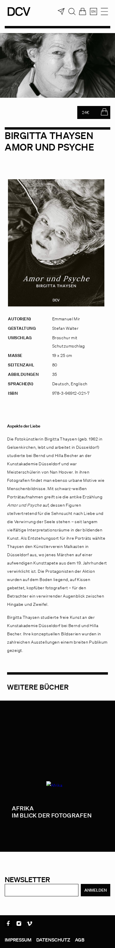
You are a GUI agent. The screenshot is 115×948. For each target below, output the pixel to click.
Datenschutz (53, 940)
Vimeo (29, 923)
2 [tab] (54, 90)
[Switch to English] (93, 11)
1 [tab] (47, 90)
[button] (10, 937)
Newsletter (27, 879)
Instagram (18, 923)
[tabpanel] (57, 65)
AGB (79, 940)
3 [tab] (61, 90)
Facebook (8, 923)
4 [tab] (68, 90)
